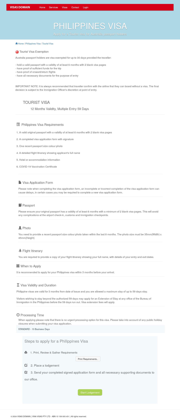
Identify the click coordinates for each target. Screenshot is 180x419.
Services (53, 7)
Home (42, 7)
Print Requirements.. (88, 359)
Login (85, 7)
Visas (64, 7)
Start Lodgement (90, 392)
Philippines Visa (33, 43)
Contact (75, 7)
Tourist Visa (47, 43)
